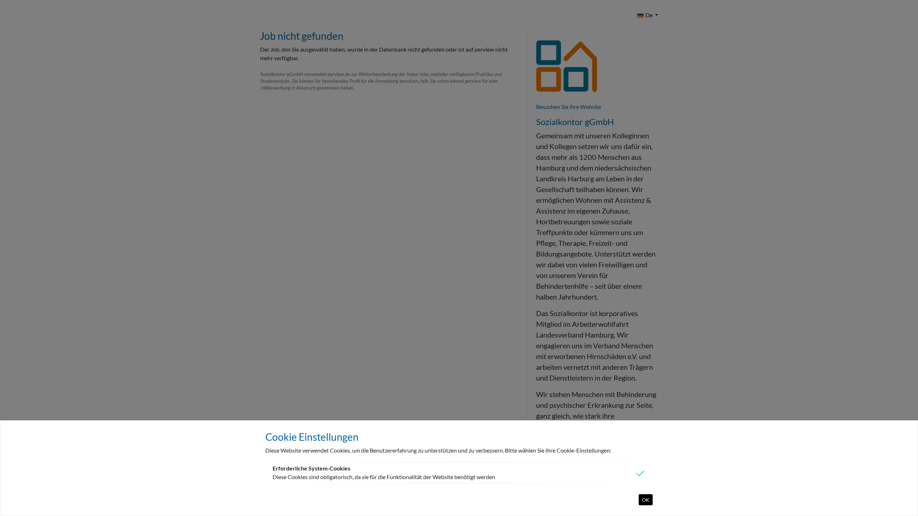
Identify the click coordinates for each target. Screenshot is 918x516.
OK (645, 500)
